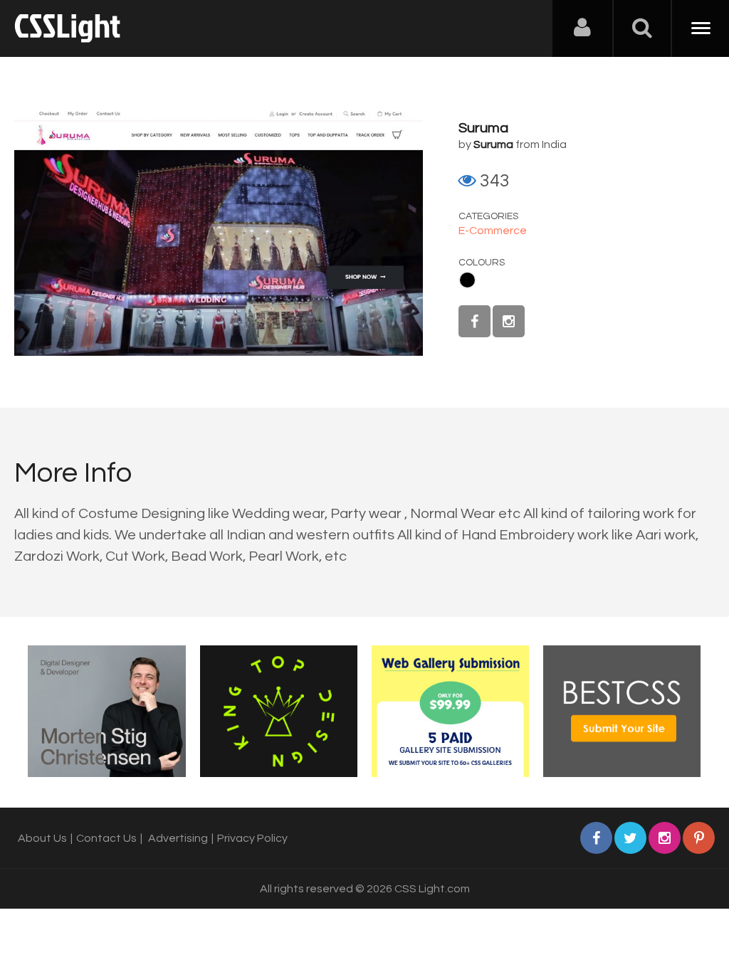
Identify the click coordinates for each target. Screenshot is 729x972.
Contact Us (106, 838)
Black (467, 280)
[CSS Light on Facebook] (474, 321)
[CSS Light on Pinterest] (699, 838)
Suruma (483, 128)
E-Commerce (492, 230)
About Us (42, 838)
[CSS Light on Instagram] (509, 321)
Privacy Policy (252, 838)
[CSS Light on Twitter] (630, 838)
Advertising (178, 838)
